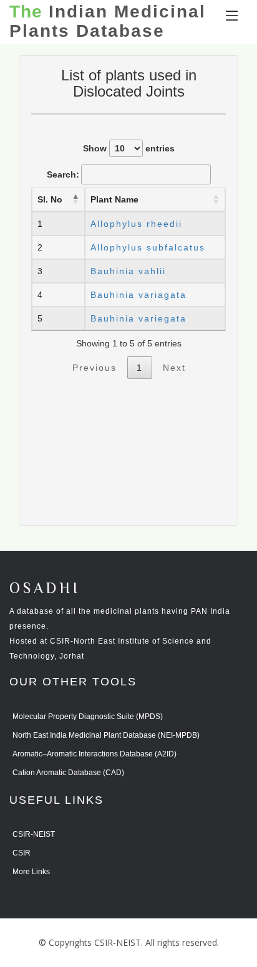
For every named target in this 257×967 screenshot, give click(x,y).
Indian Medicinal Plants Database (107, 21)
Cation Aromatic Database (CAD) (68, 772)
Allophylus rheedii (136, 224)
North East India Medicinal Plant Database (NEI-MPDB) (106, 735)
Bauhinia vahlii (128, 271)
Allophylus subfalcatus (147, 247)
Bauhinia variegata (138, 318)
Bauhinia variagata (138, 295)
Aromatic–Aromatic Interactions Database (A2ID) (94, 754)
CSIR (21, 853)
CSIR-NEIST (33, 834)
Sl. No (49, 199)
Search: (63, 174)
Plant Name (114, 199)
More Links (31, 871)
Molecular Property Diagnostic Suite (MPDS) (87, 716)
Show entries (129, 148)
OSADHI (44, 589)
